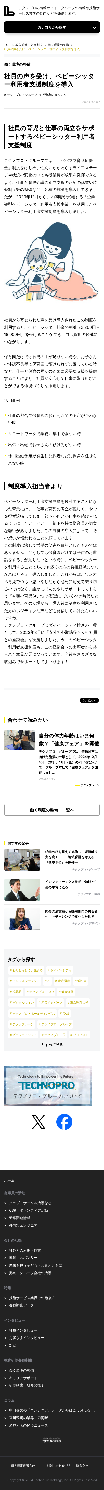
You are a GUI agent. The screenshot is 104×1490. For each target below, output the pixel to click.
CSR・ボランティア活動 (28, 1210)
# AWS (64, 1013)
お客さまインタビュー (26, 1337)
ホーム (9, 1180)
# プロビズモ (79, 1035)
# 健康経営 (66, 992)
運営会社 (82, 1466)
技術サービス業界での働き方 (32, 1298)
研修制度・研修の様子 (26, 1385)
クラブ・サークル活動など (30, 1203)
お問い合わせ (55, 1466)
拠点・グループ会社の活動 (30, 1273)
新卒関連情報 (19, 1218)
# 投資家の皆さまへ (52, 95)
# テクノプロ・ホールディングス (32, 1013)
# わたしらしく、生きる (26, 970)
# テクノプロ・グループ (20, 95)
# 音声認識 (62, 981)
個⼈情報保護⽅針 (23, 1466)
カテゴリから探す (52, 27)
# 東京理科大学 (77, 1002)
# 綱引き (81, 981)
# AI (47, 981)
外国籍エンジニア (23, 1225)
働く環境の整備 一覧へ (52, 809)
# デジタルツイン (22, 1002)
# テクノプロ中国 (54, 1035)
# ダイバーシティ (60, 970)
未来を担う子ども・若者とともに (35, 1265)
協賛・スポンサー (23, 1257)
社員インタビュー (23, 1330)
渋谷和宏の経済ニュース (28, 1425)
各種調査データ (21, 1305)
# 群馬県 (16, 992)
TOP (7, 45)
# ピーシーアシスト (23, 1035)
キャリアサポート (23, 1378)
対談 (12, 1345)
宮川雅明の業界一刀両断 (28, 1418)
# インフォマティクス (25, 981)
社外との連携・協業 (25, 1250)
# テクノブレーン (22, 1024)
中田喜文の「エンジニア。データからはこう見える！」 (53, 1410)
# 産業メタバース (51, 1002)
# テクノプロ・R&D (40, 992)
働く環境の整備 (58, 45)
